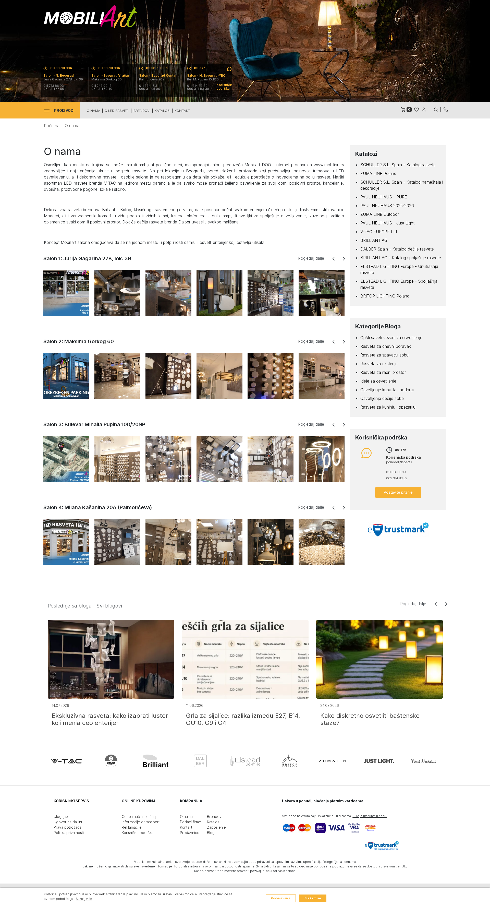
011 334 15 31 (148, 85)
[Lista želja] (416, 109)
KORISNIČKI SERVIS (71, 801)
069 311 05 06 (149, 88)
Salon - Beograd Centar (158, 75)
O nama (93, 111)
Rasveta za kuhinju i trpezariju (387, 407)
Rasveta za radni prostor (383, 372)
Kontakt (182, 111)
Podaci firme (190, 822)
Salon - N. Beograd (58, 75)
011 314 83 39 (197, 85)
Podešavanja (280, 898)
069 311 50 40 (101, 88)
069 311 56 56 (53, 88)
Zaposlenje (216, 827)
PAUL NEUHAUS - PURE (383, 196)
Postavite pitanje (398, 492)
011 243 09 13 (101, 85)
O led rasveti (117, 111)
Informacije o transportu (142, 822)
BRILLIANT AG (373, 240)
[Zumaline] (334, 761)
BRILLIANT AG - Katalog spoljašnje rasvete (400, 257)
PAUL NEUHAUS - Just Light (387, 222)
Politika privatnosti (69, 832)
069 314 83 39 (198, 88)
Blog (211, 832)
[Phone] (445, 109)
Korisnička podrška (137, 832)
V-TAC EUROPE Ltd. (379, 231)
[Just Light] (379, 761)
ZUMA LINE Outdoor (379, 214)
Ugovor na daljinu (68, 822)
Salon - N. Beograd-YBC (206, 75)
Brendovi (141, 111)
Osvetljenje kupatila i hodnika (387, 389)
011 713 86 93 (53, 85)
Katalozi (162, 111)
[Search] (437, 109)
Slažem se (312, 898)
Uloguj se (61, 816)
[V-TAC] (66, 761)
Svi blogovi (109, 606)
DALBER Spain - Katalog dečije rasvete (397, 249)
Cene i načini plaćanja (140, 816)
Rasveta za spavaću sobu (384, 354)
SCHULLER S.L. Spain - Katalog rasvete (398, 164)
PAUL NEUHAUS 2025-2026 (387, 205)
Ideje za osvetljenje (378, 381)
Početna (51, 125)
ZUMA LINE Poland (378, 173)
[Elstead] (245, 761)
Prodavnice (189, 832)
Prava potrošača (67, 827)
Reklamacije (132, 827)
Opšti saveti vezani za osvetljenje (391, 337)
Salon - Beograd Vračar (110, 75)
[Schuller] (111, 761)
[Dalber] (200, 761)
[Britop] (289, 761)
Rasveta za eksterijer (379, 363)
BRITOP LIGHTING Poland (384, 296)
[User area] (423, 109)
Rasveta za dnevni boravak (385, 346)
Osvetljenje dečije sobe (382, 398)
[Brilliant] (155, 761)
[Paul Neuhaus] (423, 761)
